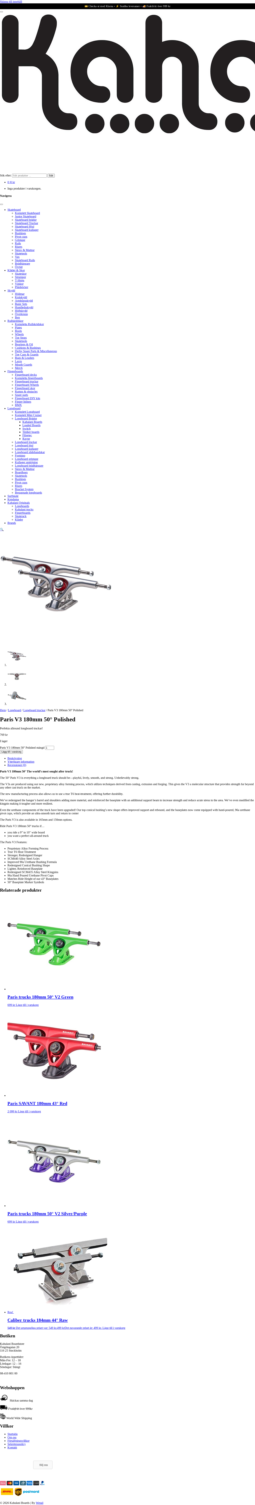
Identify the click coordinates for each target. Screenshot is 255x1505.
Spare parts (21, 395)
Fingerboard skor (25, 388)
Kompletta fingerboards (29, 378)
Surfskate (12, 496)
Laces (18, 361)
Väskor (19, 283)
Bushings (20, 233)
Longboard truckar (26, 442)
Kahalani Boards (32, 421)
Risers (18, 246)
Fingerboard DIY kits (27, 398)
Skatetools (21, 253)
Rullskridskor (15, 320)
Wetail (39, 1502)
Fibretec (27, 435)
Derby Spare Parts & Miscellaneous (36, 351)
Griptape (20, 240)
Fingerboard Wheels (27, 384)
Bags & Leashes (24, 357)
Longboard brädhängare (29, 465)
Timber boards (30, 432)
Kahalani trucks (24, 509)
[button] (2, 529)
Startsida (12, 1434)
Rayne (26, 438)
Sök (51, 175)
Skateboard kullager (26, 229)
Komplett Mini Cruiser (28, 415)
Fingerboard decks (26, 374)
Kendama (13, 499)
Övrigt (19, 267)
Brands (11, 522)
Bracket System (24, 489)
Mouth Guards (23, 364)
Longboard (14, 408)
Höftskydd (21, 310)
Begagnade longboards (28, 492)
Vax (17, 256)
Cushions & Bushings (28, 347)
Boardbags (21, 472)
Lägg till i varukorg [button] (27, 1005)
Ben (17, 317)
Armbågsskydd (24, 300)
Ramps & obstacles (26, 391)
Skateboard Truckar (26, 223)
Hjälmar (19, 293)
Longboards (22, 506)
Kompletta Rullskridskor (29, 324)
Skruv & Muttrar (25, 250)
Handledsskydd (24, 307)
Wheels (19, 334)
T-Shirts (19, 280)
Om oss (11, 1437)
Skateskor (21, 273)
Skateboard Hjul (24, 226)
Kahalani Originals (18, 502)
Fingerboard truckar (26, 381)
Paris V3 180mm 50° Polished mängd (22, 747)
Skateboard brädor (26, 219)
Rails (18, 243)
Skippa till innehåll (11, 1)
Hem (3, 710)
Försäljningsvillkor (18, 1440)
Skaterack (21, 516)
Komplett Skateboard (27, 213)
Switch (26, 428)
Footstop (20, 455)
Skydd (11, 290)
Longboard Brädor (26, 418)
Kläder (19, 519)
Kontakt (12, 1447)
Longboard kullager (26, 448)
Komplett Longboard (27, 411)
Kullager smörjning (26, 462)
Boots (18, 331)
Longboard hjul (24, 445)
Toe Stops (21, 337)
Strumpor (20, 277)
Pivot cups (21, 236)
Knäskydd (21, 297)
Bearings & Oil (24, 344)
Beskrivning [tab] (14, 758)
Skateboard (14, 209)
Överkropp (21, 314)
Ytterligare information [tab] (20, 761)
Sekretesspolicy (16, 1444)
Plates (18, 327)
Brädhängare (22, 263)
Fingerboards (15, 371)
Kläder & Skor (16, 270)
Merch (19, 368)
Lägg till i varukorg (11, 751)
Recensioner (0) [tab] (16, 765)
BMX (18, 405)
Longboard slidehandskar (30, 452)
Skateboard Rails (25, 260)
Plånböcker (21, 287)
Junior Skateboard (25, 216)
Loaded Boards (31, 425)
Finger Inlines (23, 401)
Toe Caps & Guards (26, 354)
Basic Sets (21, 304)
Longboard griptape (26, 459)
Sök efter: (5, 175)
